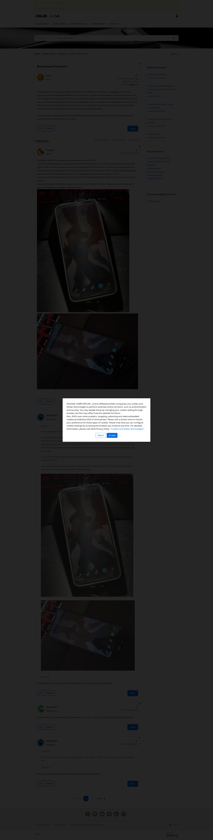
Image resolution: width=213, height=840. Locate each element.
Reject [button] (101, 435)
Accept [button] (112, 435)
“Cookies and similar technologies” (127, 428)
